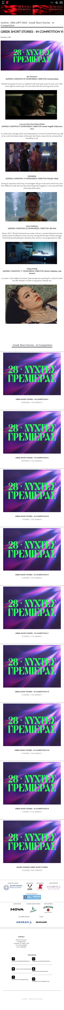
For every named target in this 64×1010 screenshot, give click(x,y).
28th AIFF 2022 (18, 23)
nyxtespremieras (23, 969)
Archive (5, 23)
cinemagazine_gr (40, 981)
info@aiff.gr (23, 947)
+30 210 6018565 (22, 945)
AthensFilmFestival (21, 961)
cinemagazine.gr (21, 941)
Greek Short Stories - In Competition (32, 345)
